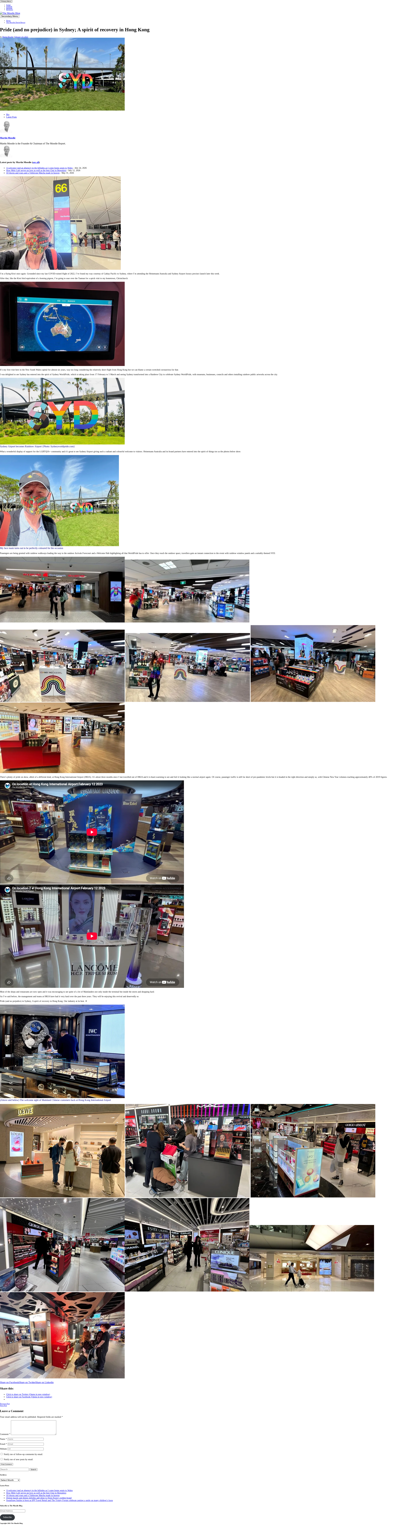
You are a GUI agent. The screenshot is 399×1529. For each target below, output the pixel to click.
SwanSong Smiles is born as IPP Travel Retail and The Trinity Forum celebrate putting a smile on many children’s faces (59, 1500)
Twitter (8, 5)
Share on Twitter (27, 1382)
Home (8, 20)
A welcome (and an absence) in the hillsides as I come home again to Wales (39, 168)
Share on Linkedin (44, 1382)
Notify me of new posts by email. (18, 1459)
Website (3, 1449)
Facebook (9, 6)
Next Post (3, 1405)
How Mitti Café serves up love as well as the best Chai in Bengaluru (36, 170)
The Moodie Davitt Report (15, 22)
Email (3, 1444)
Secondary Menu (9, 16)
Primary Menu (6, 1)
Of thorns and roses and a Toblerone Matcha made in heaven (33, 173)
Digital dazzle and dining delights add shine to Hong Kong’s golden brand (39, 1498)
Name (3, 1439)
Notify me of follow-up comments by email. (23, 1454)
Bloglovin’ (9, 9)
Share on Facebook (9, 1382)
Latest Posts (11, 117)
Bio (7, 114)
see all (36, 162)
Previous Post (5, 1404)
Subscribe (7, 1517)
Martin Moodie (7, 37)
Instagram (9, 8)
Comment (5, 1434)
